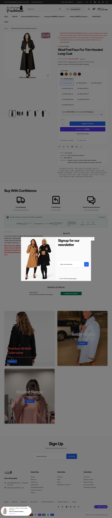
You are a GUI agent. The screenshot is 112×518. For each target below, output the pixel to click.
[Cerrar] (92, 239)
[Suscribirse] (86, 264)
